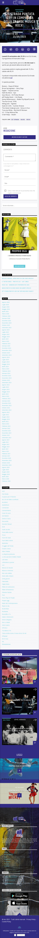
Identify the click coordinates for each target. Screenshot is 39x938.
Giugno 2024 (5, 362)
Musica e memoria (7, 570)
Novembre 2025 (7, 323)
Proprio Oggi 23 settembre (20, 790)
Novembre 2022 (7, 405)
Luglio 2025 (5, 332)
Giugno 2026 (5, 307)
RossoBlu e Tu (6, 614)
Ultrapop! (4, 636)
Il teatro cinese (6, 549)
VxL (3, 641)
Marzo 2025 (5, 341)
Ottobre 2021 (6, 435)
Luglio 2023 (5, 387)
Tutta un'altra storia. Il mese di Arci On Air (14, 633)
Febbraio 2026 (6, 316)
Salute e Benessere (7, 617)
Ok (15, 935)
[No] (37, 933)
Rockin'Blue (5, 609)
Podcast (6, 864)
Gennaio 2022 (6, 428)
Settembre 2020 (6, 465)
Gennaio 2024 (6, 373)
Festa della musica (7, 532)
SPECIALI (4, 628)
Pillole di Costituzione (8, 587)
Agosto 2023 (6, 385)
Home (6, 852)
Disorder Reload (7, 524)
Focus (4, 535)
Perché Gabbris (8, 854)
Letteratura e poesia (8, 562)
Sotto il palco (6, 625)
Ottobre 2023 (6, 380)
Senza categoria (6, 620)
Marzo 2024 (5, 369)
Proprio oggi (5, 600)
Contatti (6, 866)
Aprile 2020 (5, 476)
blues (23, 119)
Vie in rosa (5, 639)
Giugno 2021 (5, 444)
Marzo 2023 (5, 396)
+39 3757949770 (10, 880)
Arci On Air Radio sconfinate (10, 499)
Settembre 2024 (6, 355)
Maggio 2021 (6, 447)
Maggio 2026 (6, 309)
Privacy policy (21, 935)
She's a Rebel (6, 622)
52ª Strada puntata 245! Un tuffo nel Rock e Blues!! (18, 291)
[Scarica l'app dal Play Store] (19, 895)
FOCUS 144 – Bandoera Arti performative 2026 (15, 285)
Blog (5, 857)
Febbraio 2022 (6, 426)
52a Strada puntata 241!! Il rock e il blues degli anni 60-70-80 (19, 731)
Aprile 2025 (5, 339)
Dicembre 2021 (6, 431)
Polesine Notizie (7, 592)
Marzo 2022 (5, 424)
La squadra (7, 861)
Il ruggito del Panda (7, 546)
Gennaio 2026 (6, 318)
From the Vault (6, 538)
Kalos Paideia (6, 551)
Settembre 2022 (6, 410)
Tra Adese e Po (6, 630)
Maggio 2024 (6, 364)
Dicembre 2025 (6, 320)
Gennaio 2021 (6, 456)
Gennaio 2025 (6, 346)
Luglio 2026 (5, 304)
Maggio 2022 (6, 419)
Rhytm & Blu (5, 606)
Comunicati (5, 508)
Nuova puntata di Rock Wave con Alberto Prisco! (16, 288)
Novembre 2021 (7, 433)
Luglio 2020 (5, 470)
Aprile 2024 (5, 366)
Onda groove (6, 579)
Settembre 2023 (6, 382)
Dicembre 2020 (6, 458)
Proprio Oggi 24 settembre (20, 766)
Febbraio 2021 (6, 453)
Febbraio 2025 (6, 343)
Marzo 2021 (5, 451)
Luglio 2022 (5, 415)
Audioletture (5, 505)
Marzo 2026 (5, 314)
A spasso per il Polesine (9, 497)
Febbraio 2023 (6, 398)
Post (3, 595)
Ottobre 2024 (6, 353)
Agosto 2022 (6, 412)
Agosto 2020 (6, 467)
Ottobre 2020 (6, 463)
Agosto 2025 (6, 330)
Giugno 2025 (5, 334)
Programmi (7, 859)
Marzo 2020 (5, 479)
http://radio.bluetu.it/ (11, 877)
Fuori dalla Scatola (7, 540)
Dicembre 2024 (6, 348)
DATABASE (5, 516)
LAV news (5, 559)
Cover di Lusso (6, 513)
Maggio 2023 (6, 392)
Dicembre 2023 (6, 375)
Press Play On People (8, 598)
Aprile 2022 (5, 421)
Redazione (25, 34)
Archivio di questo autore (19, 137)
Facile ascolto (6, 529)
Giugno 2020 (5, 472)
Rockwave (5, 611)
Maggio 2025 (6, 337)
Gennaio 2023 (6, 401)
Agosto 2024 (6, 357)
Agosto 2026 (6, 302)
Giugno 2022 (5, 417)
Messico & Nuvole (7, 568)
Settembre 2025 (6, 327)
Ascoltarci (5, 502)
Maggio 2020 (6, 474)
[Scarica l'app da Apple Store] (19, 903)
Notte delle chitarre (7, 576)
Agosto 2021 (6, 440)
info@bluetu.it (9, 883)
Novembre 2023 (7, 378)
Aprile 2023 (5, 394)
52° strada (15, 119)
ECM (3, 527)
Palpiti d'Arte (5, 584)
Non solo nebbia (7, 573)
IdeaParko (5, 543)
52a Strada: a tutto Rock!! (20, 700)
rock (28, 119)
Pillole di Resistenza (8, 589)
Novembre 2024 (7, 350)
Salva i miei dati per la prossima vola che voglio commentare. (21, 191)
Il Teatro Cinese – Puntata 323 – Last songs (15, 282)
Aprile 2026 (5, 311)
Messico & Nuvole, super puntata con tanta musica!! (18, 278)
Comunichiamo (6, 510)
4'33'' (3, 491)
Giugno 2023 (5, 389)
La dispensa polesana (8, 554)
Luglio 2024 (5, 359)
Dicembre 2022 (6, 403)
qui (11, 78)
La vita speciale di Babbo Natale (11, 557)
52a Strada (19, 11)
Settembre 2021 (6, 437)
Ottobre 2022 (6, 408)
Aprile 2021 (5, 449)
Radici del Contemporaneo (10, 603)
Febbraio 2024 (6, 371)
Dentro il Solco (6, 518)
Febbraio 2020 (6, 481)
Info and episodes (19, 266)
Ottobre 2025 (6, 325)
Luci (3, 565)
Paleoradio (5, 581)
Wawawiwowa (6, 644)
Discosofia (5, 521)
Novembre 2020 (7, 460)
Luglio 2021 (5, 442)
